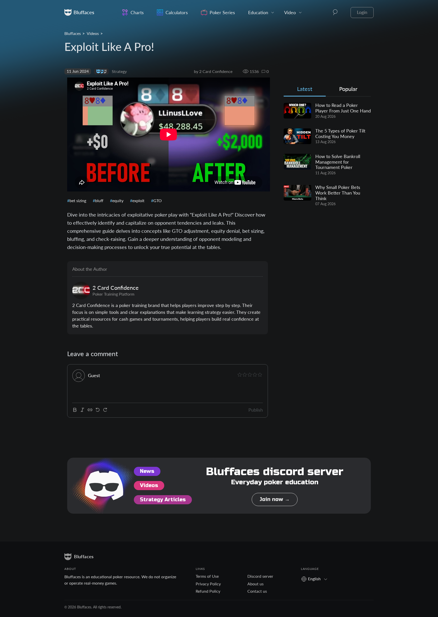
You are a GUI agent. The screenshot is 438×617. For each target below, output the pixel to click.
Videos (93, 33)
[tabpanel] (327, 155)
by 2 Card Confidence (213, 71)
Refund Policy (208, 591)
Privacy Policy (208, 583)
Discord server (260, 576)
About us (255, 583)
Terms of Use (207, 576)
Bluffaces (72, 33)
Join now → (275, 499)
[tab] (305, 90)
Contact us (257, 591)
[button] (335, 12)
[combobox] (316, 578)
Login (362, 12)
